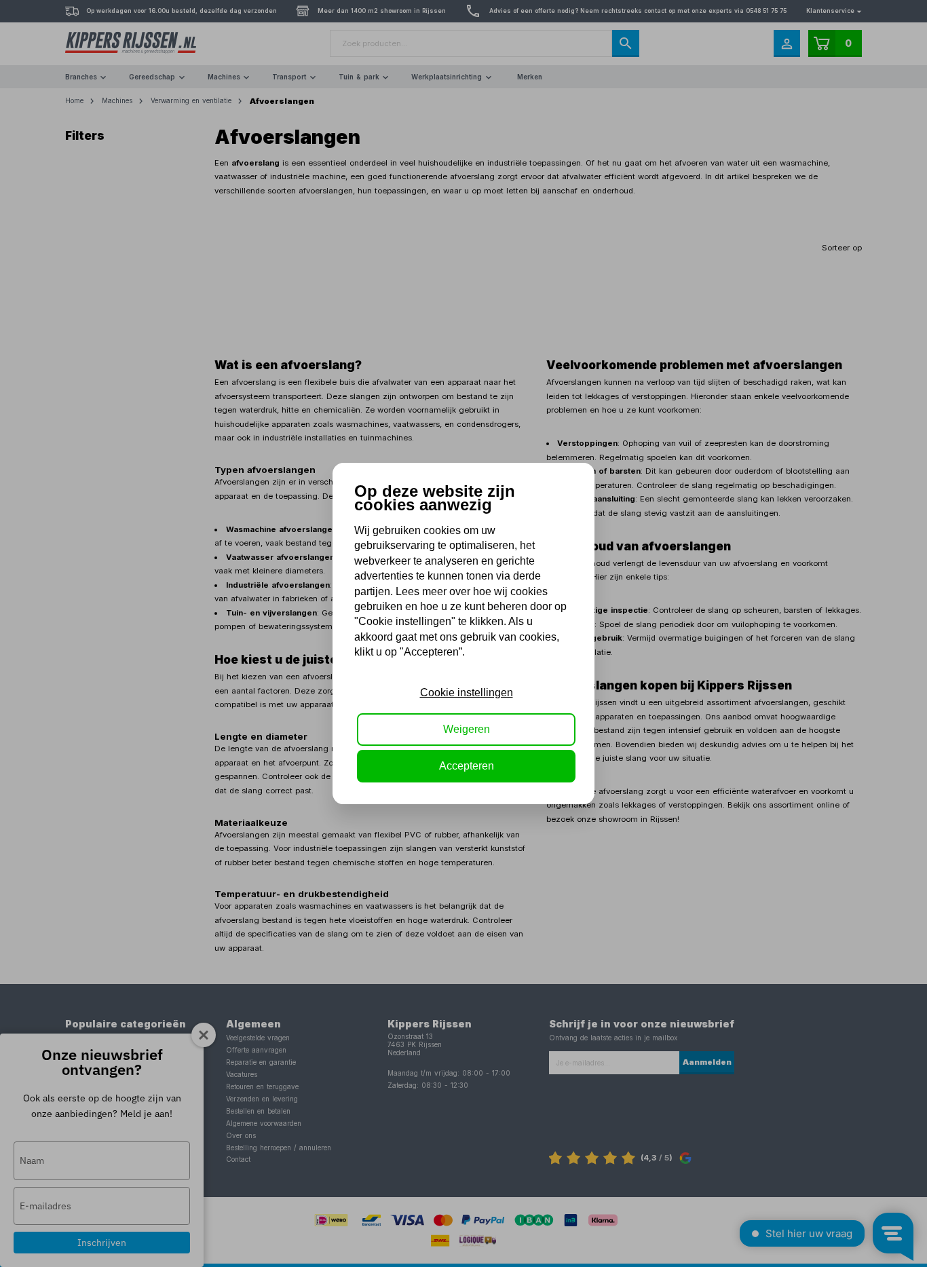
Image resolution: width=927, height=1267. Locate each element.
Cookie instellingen (466, 692)
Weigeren (466, 729)
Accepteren (466, 766)
